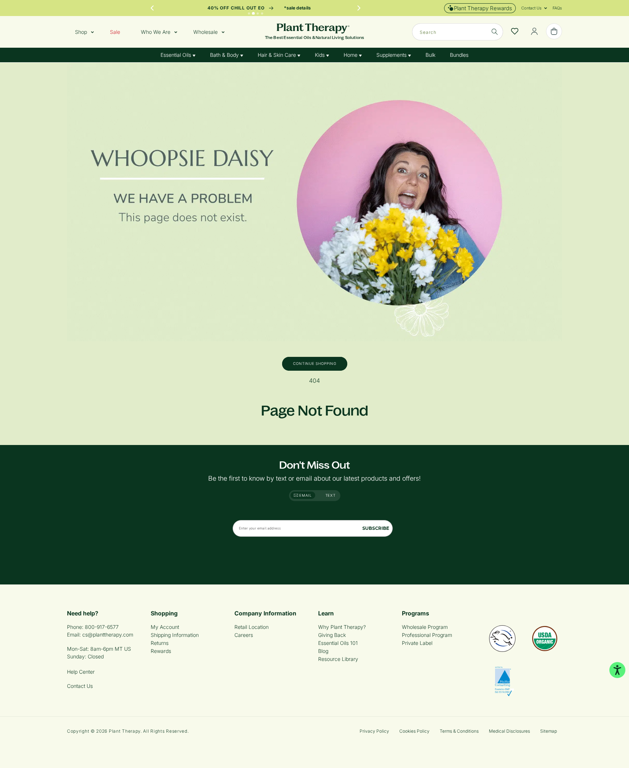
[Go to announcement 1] (249, 13)
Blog (323, 651)
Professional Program (427, 635)
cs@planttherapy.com (107, 634)
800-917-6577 (102, 627)
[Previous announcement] (152, 8)
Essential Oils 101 (338, 643)
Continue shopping (314, 363)
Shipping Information (175, 635)
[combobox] (457, 32)
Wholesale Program (425, 627)
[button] (531, 8)
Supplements (392, 55)
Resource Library (338, 659)
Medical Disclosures (509, 731)
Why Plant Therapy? (342, 627)
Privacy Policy (374, 731)
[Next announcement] (359, 8)
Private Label (417, 643)
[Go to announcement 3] (258, 13)
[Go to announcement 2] (253, 13)
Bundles (459, 55)
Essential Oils (177, 55)
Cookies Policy (414, 731)
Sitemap (548, 731)
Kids (320, 55)
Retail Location (251, 627)
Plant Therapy (125, 731)
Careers (243, 635)
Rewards (161, 651)
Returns (160, 643)
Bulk (430, 55)
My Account (165, 627)
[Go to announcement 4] (262, 13)
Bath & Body (225, 55)
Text (330, 495)
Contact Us (80, 686)
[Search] (495, 32)
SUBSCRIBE (375, 528)
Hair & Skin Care (277, 55)
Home (351, 55)
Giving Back (332, 635)
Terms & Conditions (459, 731)
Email (305, 495)
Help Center (81, 672)
